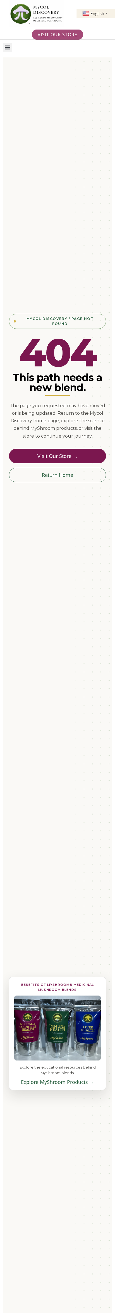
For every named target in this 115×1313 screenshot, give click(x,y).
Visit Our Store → (57, 456)
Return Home (57, 475)
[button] (7, 47)
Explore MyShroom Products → (57, 1081)
